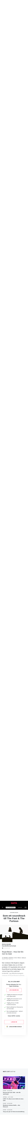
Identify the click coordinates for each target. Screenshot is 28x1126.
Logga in (20, 907)
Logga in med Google (15, 1026)
